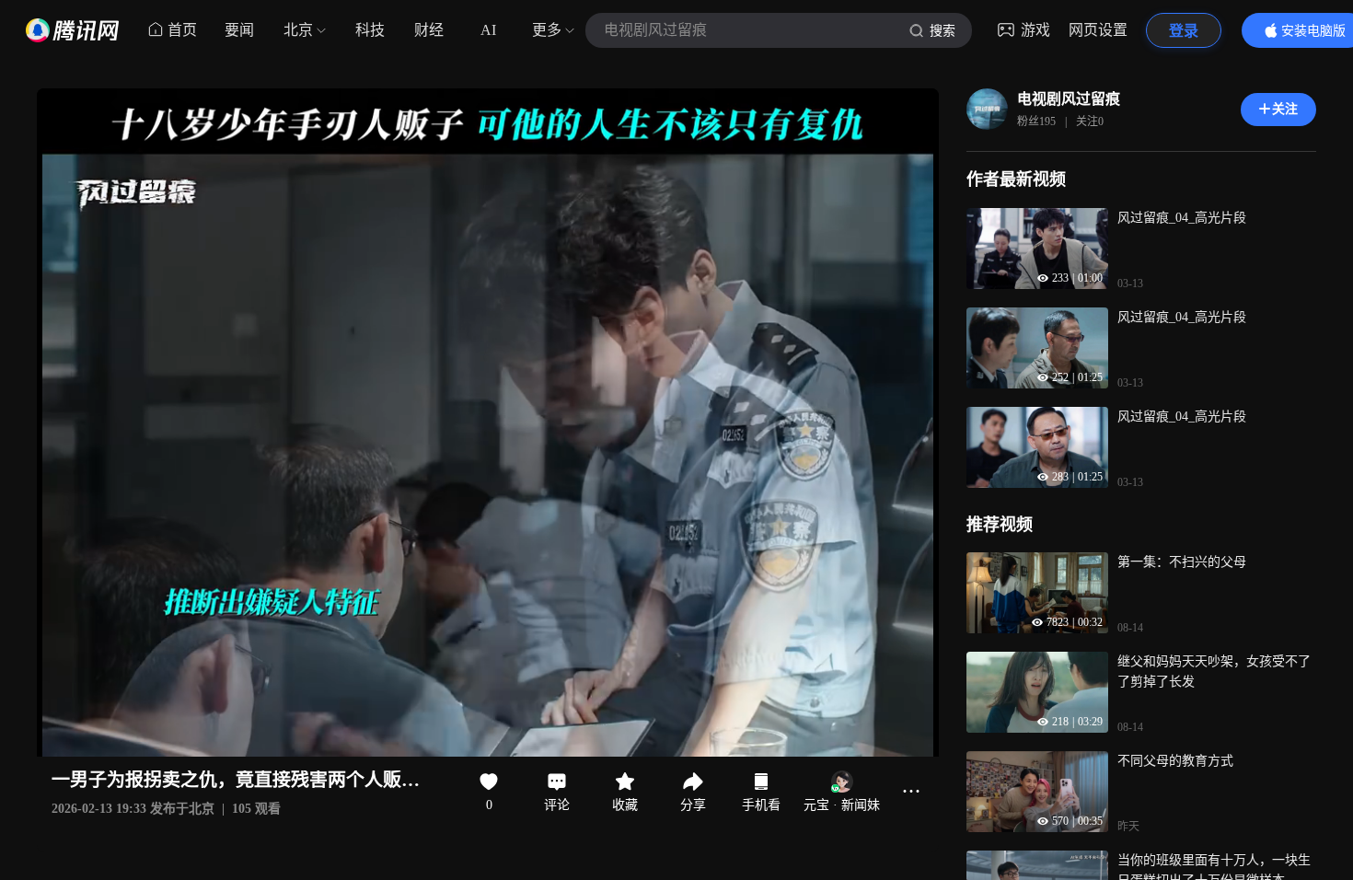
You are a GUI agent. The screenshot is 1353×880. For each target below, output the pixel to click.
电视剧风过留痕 (1068, 99)
